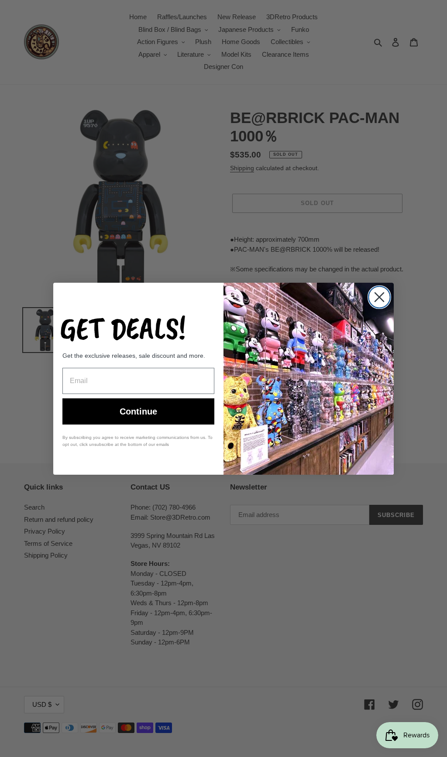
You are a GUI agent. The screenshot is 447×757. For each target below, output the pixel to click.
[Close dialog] (379, 297)
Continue (138, 411)
